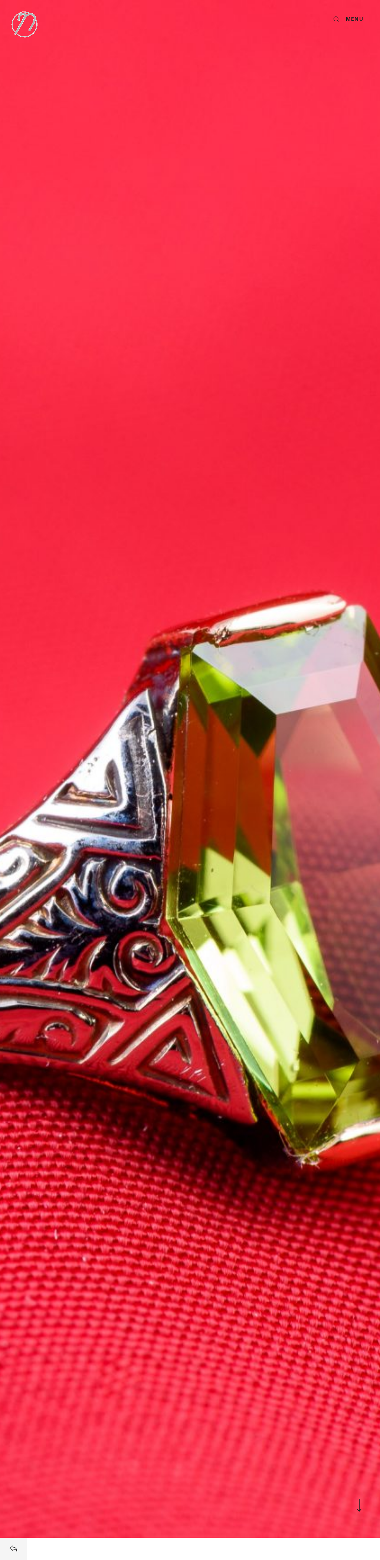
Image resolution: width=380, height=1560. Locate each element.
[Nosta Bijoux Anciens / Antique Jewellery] (24, 24)
